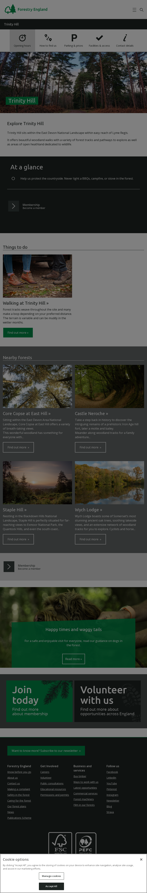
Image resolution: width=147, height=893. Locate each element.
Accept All (51, 886)
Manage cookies (51, 876)
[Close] (141, 859)
